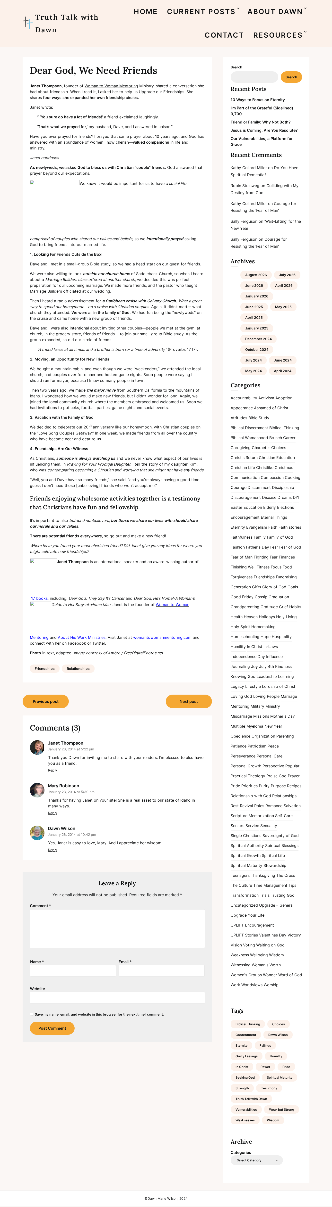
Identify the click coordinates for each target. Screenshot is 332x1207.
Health (237, 616)
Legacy (237, 686)
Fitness (263, 567)
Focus (276, 567)
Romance (273, 805)
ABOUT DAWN (275, 11)
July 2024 (253, 360)
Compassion (272, 477)
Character (261, 447)
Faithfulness (242, 537)
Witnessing (241, 964)
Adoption (283, 397)
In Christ (254, 646)
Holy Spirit (240, 626)
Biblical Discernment (249, 427)
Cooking (292, 477)
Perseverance (243, 756)
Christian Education (277, 457)
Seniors (237, 825)
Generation (241, 586)
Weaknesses (245, 1120)
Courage (238, 487)
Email (125, 961)
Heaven (251, 616)
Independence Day (248, 656)
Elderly (269, 507)
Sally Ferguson (244, 221)
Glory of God (274, 586)
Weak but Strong (281, 1109)
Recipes (294, 785)
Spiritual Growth (246, 855)
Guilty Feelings (247, 1056)
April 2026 (284, 285)
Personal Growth (246, 766)
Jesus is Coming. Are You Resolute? (264, 130)
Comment (40, 905)
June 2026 (254, 285)
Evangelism (256, 527)
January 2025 (256, 328)
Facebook (77, 643)
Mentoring (240, 706)
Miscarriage (241, 716)
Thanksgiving (263, 875)
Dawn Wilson (61, 828)
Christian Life (243, 467)
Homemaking (263, 626)
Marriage (289, 696)
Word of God (290, 974)
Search (236, 67)
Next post (189, 701)
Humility (238, 646)
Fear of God (290, 547)
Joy (254, 666)
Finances (287, 557)
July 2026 (287, 275)
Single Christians (246, 835)
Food (287, 567)
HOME (146, 11)
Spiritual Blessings (281, 845)
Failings (265, 1045)
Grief (283, 606)
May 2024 (253, 371)
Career (289, 437)
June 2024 (283, 360)
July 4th (266, 666)
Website (37, 988)
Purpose (278, 785)
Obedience (240, 736)
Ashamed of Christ (271, 407)
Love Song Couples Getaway (65, 433)
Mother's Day (282, 716)
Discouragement (246, 497)
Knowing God (243, 676)
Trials (265, 895)
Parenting (285, 736)
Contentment (246, 1035)
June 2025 (254, 307)
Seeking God (245, 1077)
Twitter (98, 643)
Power (265, 1067)
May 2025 (283, 307)
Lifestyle (253, 686)
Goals (293, 586)
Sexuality (268, 825)
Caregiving (241, 447)
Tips (292, 885)
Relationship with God (251, 795)
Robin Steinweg (245, 185)
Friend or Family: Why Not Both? (261, 122)
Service (252, 825)
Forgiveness (242, 577)
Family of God (280, 537)
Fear (274, 547)
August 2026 (256, 275)
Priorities (249, 785)
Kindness (283, 666)
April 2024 (282, 371)
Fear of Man (242, 557)
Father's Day (257, 547)
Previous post (46, 701)
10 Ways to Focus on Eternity (258, 99)
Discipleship (283, 487)
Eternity (238, 527)
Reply (52, 770)
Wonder (270, 974)
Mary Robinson (63, 785)
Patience (238, 746)
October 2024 (256, 349)
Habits (295, 606)
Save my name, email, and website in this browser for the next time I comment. (99, 1014)
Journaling (240, 666)
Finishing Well (243, 567)
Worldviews (251, 984)
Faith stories (290, 527)
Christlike (264, 467)
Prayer (294, 775)
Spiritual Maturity (246, 865)
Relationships (78, 668)
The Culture (241, 885)
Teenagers (240, 875)
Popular (292, 766)
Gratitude (269, 606)
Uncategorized (244, 905)
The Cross (285, 875)
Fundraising (286, 577)
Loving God (241, 696)
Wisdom (276, 954)
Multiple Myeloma (247, 726)
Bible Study (258, 417)
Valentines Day (272, 935)
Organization (263, 736)
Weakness (240, 954)
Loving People (266, 696)
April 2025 (254, 317)
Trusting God (283, 895)
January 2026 (256, 296)
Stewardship (274, 865)
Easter (236, 507)
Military (257, 706)
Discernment (259, 487)
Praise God (276, 775)
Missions (261, 716)
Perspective (273, 766)
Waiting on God (270, 945)
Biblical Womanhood (249, 437)
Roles (259, 805)
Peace (273, 746)
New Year (273, 726)
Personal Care (269, 756)
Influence (274, 656)
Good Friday (242, 596)
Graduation (279, 596)
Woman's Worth (266, 964)
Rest (235, 805)
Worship (271, 984)
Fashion (238, 547)
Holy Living (286, 616)
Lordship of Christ (278, 686)
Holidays (267, 616)
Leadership (267, 676)
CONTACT (224, 35)
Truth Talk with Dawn (67, 23)
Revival (246, 805)
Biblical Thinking (284, 427)
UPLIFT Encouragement (252, 925)
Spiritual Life (273, 855)
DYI (296, 497)
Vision (236, 945)
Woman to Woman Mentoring (111, 85)
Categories (241, 1152)
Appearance (242, 407)
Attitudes (239, 417)
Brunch (275, 437)
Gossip (261, 596)
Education (253, 507)
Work (235, 984)
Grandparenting (245, 606)
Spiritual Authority (247, 845)
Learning (286, 676)
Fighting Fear (266, 557)
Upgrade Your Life (247, 915)
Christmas (284, 467)
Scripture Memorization (252, 815)
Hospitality (282, 636)
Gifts (256, 586)
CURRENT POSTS (201, 11)
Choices (278, 447)
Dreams (285, 497)
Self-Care (284, 815)
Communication (245, 477)
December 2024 (258, 339)
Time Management (270, 885)
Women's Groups (246, 974)
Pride (235, 785)
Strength (242, 1088)
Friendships (45, 668)
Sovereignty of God (280, 835)
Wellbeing (259, 954)
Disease (269, 497)
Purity (264, 785)
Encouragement (245, 517)
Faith (272, 527)
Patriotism (257, 746)
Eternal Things (274, 517)
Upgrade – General (276, 905)
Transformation (245, 895)
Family (260, 537)
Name (37, 961)
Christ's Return (244, 457)
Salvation (292, 805)
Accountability (244, 397)
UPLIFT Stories (244, 935)
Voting (249, 945)
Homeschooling (245, 636)
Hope (266, 636)
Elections (285, 507)
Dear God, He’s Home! (153, 598)
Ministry (272, 706)
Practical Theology (248, 775)
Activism (266, 397)
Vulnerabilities (246, 1109)
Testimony (269, 1088)
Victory (294, 935)
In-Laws (270, 646)
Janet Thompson (65, 743)
